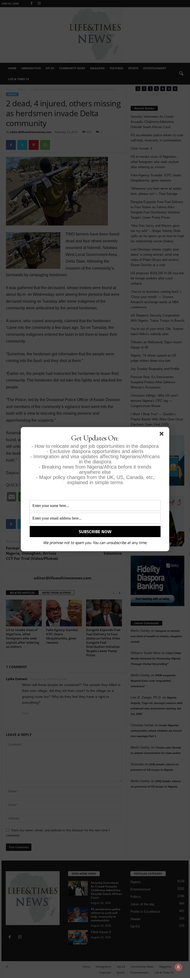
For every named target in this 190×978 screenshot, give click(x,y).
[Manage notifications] (178, 967)
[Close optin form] (163, 435)
